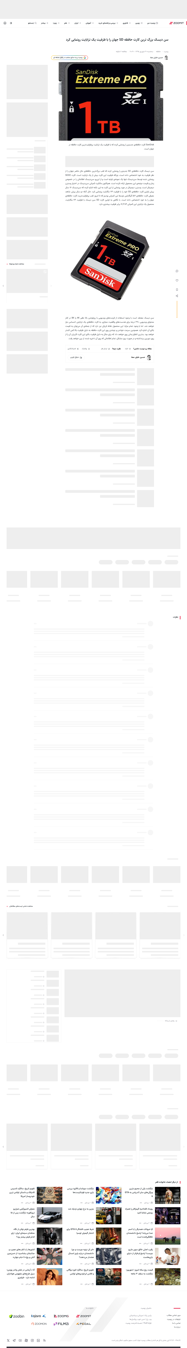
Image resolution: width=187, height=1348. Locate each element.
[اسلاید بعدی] (3, 286)
